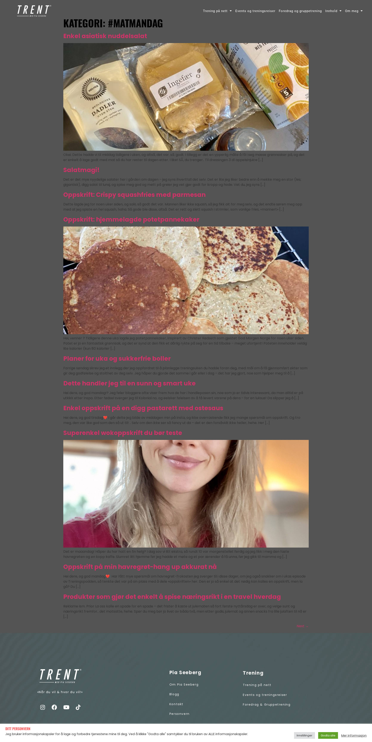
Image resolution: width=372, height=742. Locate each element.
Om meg (351, 11)
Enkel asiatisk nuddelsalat (105, 36)
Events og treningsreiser (255, 11)
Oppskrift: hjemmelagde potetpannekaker (131, 219)
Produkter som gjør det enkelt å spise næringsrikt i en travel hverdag (172, 597)
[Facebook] (54, 707)
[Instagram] (42, 707)
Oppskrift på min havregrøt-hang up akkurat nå (140, 567)
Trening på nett (215, 11)
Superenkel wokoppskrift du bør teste (122, 433)
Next (303, 626)
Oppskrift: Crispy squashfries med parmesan (134, 195)
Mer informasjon (354, 735)
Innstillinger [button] (304, 735)
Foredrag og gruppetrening (300, 11)
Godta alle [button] (328, 735)
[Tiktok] (78, 707)
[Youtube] (66, 707)
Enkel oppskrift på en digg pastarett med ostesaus (143, 408)
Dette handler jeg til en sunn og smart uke (129, 383)
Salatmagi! (81, 170)
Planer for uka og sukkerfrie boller (117, 358)
